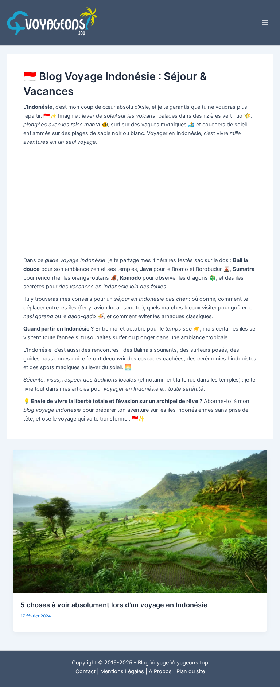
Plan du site (190, 671)
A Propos (160, 671)
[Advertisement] (140, 201)
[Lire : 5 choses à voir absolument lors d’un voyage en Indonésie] (140, 520)
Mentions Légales (122, 671)
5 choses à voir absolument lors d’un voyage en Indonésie (113, 605)
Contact (85, 671)
